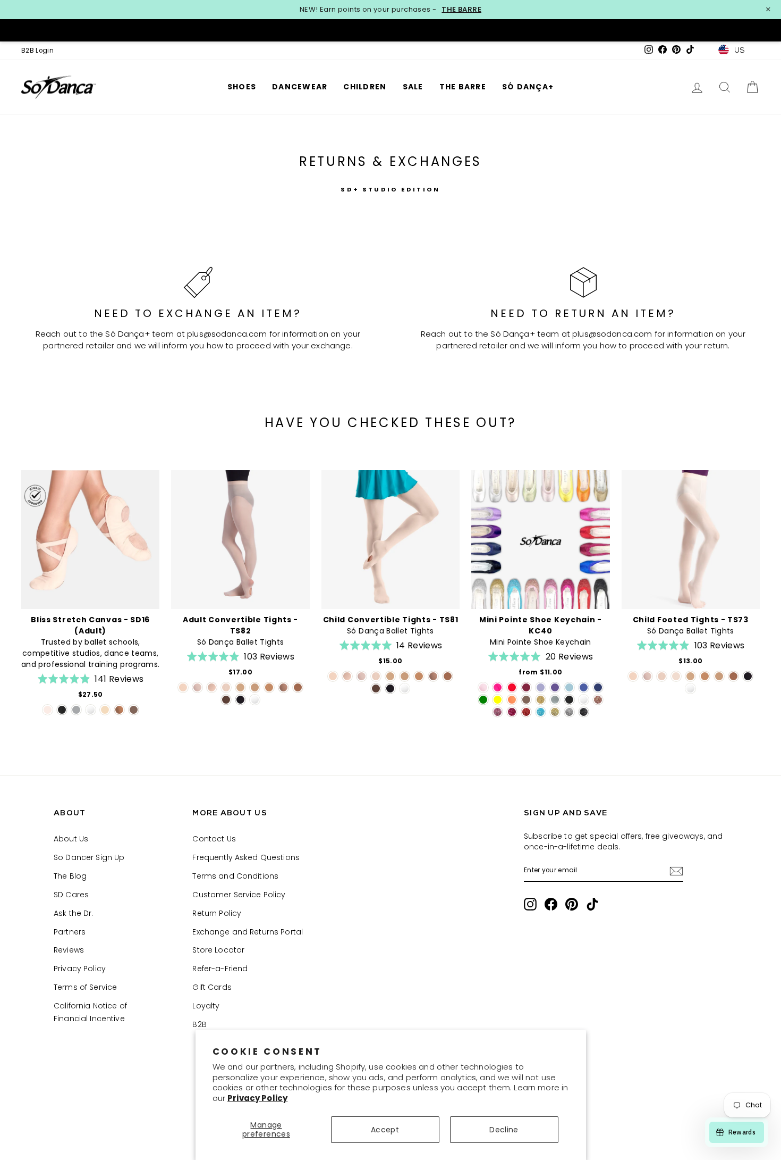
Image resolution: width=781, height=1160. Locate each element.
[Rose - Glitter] (498, 712)
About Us (71, 838)
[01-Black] (240, 700)
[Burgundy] (526, 687)
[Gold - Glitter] (555, 712)
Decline (503, 1129)
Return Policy (216, 913)
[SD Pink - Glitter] (598, 700)
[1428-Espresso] (226, 700)
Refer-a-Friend (220, 968)
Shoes (241, 86)
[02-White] (255, 700)
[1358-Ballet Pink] (197, 687)
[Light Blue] (569, 687)
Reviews (69, 950)
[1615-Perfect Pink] (212, 687)
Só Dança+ (528, 86)
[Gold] (541, 700)
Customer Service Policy (238, 894)
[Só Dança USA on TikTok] (592, 904)
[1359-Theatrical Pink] (183, 687)
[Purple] (555, 687)
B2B (199, 1024)
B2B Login (37, 50)
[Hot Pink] (498, 687)
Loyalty (205, 1005)
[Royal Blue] (584, 687)
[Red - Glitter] (526, 712)
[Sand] (105, 710)
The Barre (462, 86)
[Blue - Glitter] (541, 712)
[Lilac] (541, 687)
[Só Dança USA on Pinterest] (571, 904)
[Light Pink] (48, 710)
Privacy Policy (257, 1098)
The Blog (70, 876)
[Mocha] (134, 710)
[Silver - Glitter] (569, 712)
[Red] (512, 687)
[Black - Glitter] (584, 712)
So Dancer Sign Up (89, 857)
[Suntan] (119, 710)
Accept (385, 1129)
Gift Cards (211, 987)
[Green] (483, 700)
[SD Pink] (483, 687)
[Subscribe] (676, 871)
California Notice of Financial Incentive (90, 1012)
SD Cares (71, 894)
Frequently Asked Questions (246, 857)
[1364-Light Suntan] (255, 687)
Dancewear (299, 86)
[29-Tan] (283, 687)
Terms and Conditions (235, 876)
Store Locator (218, 950)
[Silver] (555, 700)
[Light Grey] (76, 710)
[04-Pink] (226, 687)
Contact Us (213, 838)
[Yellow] (498, 700)
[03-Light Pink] (676, 676)
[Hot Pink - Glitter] (512, 712)
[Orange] (512, 700)
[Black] (62, 710)
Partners (70, 932)
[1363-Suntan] (269, 687)
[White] (91, 710)
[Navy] (598, 687)
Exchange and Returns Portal (247, 932)
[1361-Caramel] (240, 687)
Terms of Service (85, 987)
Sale (413, 86)
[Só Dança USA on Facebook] (551, 904)
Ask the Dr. (74, 913)
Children (364, 86)
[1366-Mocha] (298, 687)
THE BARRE (461, 9)
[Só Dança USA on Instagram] (530, 904)
